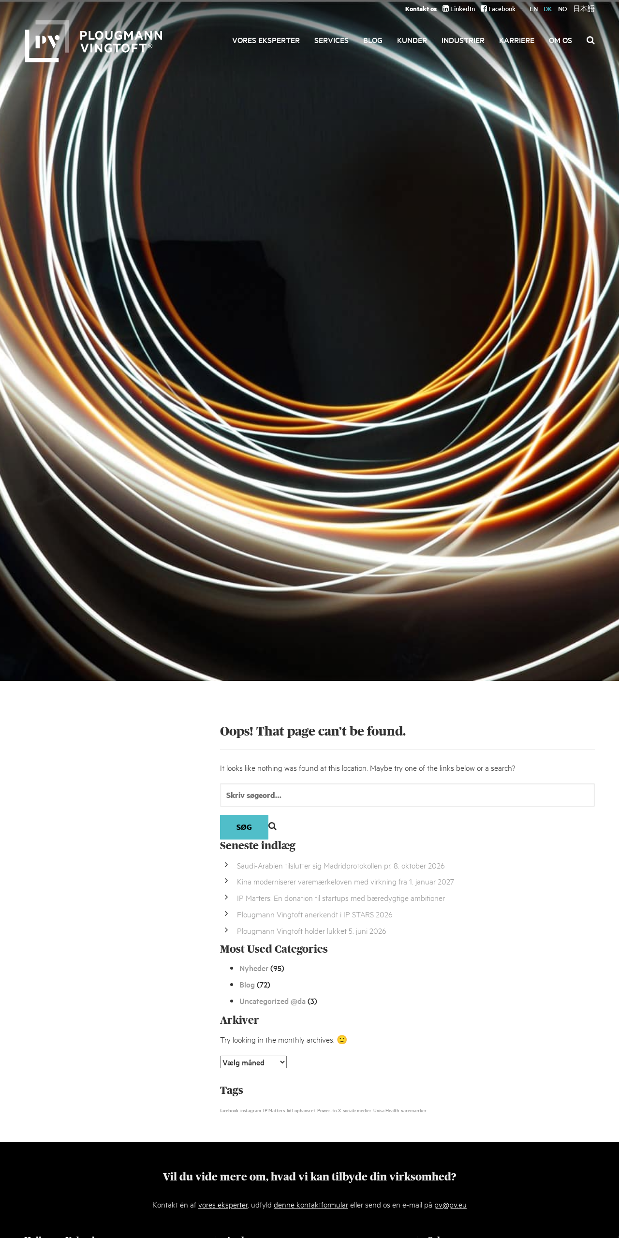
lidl (290, 1109)
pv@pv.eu (450, 1204)
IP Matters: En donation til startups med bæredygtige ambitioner (341, 897)
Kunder (412, 39)
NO (562, 8)
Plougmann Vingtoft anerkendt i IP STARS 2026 (315, 914)
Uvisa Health (386, 1109)
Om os (560, 39)
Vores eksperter (266, 39)
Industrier (463, 39)
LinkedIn (462, 8)
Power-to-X (329, 1109)
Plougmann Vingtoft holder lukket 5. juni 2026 (311, 930)
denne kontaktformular (311, 1204)
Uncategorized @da (272, 1000)
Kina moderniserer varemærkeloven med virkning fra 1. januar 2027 (345, 881)
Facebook (501, 8)
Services (331, 39)
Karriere (516, 39)
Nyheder (253, 967)
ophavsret (305, 1109)
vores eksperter (223, 1204)
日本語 (584, 8)
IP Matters (274, 1109)
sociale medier (357, 1109)
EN (534, 8)
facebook (229, 1109)
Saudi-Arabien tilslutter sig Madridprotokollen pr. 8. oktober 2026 (341, 865)
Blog (373, 39)
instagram (250, 1109)
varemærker (414, 1109)
